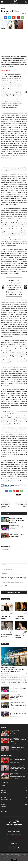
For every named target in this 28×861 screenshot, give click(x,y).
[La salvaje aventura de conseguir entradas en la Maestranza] (5, 519)
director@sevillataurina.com (17, 838)
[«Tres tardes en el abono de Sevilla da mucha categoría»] (7, 606)
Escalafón (3, 792)
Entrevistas (3, 610)
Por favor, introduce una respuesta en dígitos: (12, 582)
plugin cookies (24, 858)
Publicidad (3, 806)
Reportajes (3, 8)
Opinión (3, 804)
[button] (26, 2)
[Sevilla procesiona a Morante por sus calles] (5, 733)
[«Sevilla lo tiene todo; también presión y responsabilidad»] (21, 606)
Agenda (3, 785)
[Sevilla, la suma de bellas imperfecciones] (5, 535)
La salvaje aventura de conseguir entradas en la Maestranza (16, 520)
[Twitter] (18, 847)
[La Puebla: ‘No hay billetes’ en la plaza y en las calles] (5, 714)
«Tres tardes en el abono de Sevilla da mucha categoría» (7, 616)
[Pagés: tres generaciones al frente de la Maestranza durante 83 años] (5, 705)
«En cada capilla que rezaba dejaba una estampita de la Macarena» (6, 505)
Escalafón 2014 (4, 795)
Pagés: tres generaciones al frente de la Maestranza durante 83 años (18, 705)
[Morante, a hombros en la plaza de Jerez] (5, 740)
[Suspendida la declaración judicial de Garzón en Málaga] (5, 748)
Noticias (3, 802)
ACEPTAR (14, 859)
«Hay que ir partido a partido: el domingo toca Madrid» (20, 635)
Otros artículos (5, 513)
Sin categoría (4, 811)
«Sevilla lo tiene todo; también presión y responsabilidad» (20, 616)
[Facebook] (9, 847)
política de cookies (19, 857)
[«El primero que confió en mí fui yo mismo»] (7, 625)
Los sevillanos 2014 (6, 799)
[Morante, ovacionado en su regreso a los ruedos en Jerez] (5, 776)
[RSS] (14, 847)
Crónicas (3, 788)
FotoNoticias (4, 797)
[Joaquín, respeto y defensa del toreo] (5, 527)
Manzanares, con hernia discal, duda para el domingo (21, 504)
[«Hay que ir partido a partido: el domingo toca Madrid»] (21, 625)
